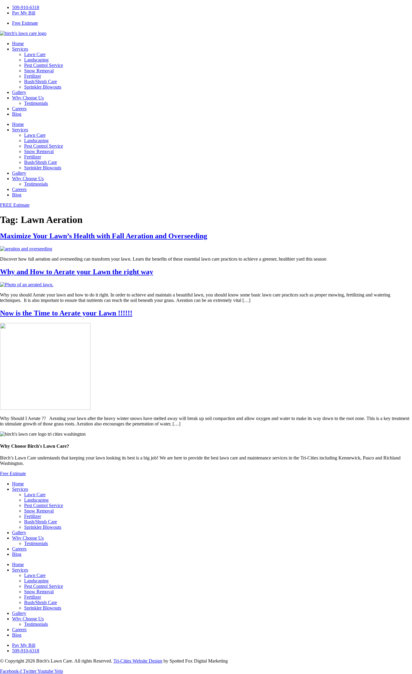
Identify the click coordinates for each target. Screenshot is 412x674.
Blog (16, 114)
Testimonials (36, 103)
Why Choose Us (28, 97)
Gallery (19, 92)
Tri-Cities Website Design (137, 660)
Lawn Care (35, 54)
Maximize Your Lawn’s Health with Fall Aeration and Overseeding (103, 236)
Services (20, 49)
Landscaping (36, 59)
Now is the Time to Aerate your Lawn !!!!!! (66, 313)
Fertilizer (32, 76)
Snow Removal (39, 70)
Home (18, 43)
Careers (19, 108)
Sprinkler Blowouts (42, 86)
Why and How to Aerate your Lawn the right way (76, 272)
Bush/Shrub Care (40, 81)
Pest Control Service (43, 65)
